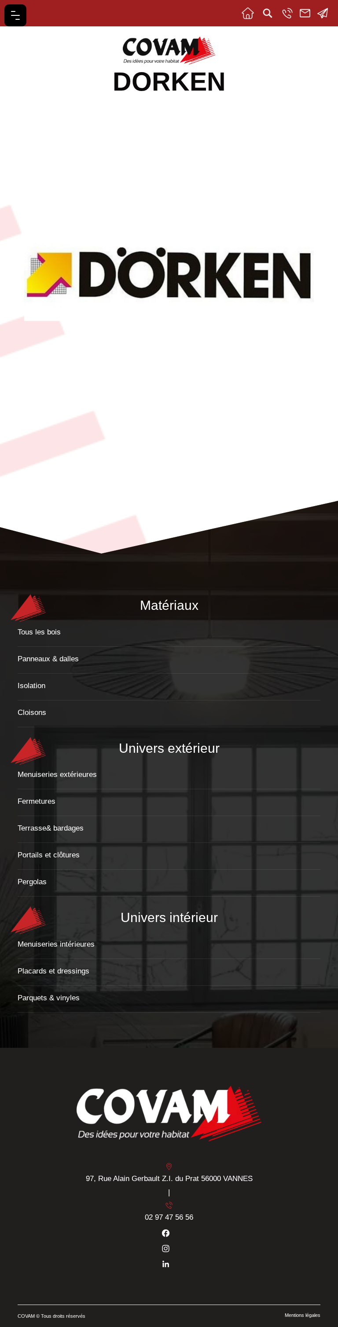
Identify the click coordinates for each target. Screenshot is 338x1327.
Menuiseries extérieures (57, 774)
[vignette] (42, 462)
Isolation (31, 686)
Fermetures (36, 801)
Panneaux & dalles (48, 659)
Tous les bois (39, 632)
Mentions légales (302, 1315)
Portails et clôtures (49, 855)
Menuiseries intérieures (56, 944)
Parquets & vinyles (49, 998)
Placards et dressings (53, 971)
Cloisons (32, 712)
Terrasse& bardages (51, 828)
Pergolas (32, 882)
